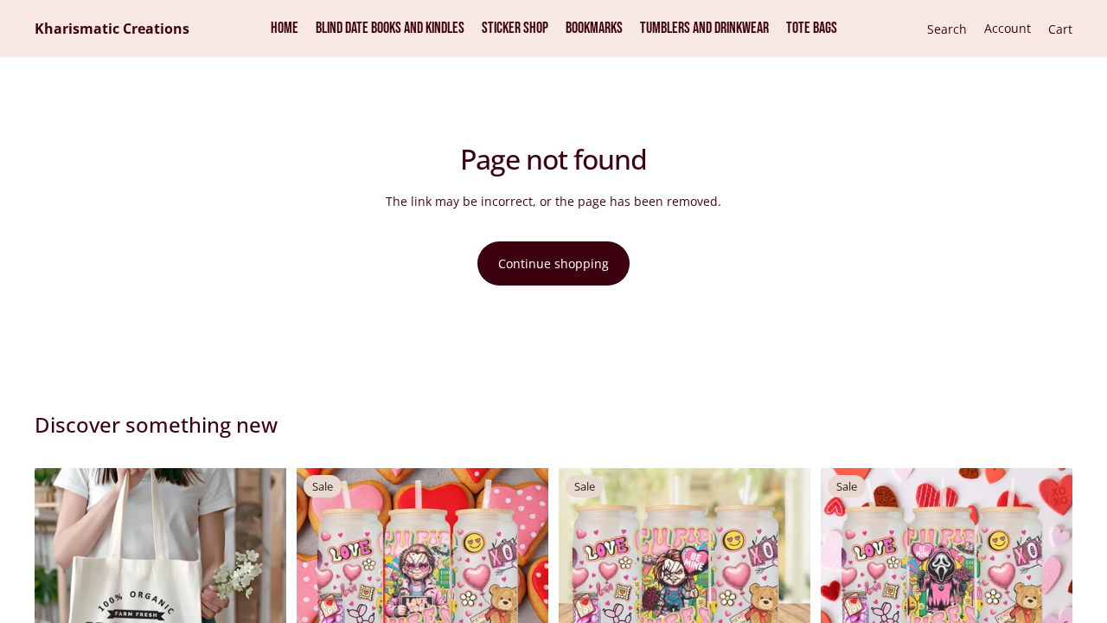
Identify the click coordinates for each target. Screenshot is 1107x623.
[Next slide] (260, 594)
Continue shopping (553, 263)
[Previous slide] (60, 594)
